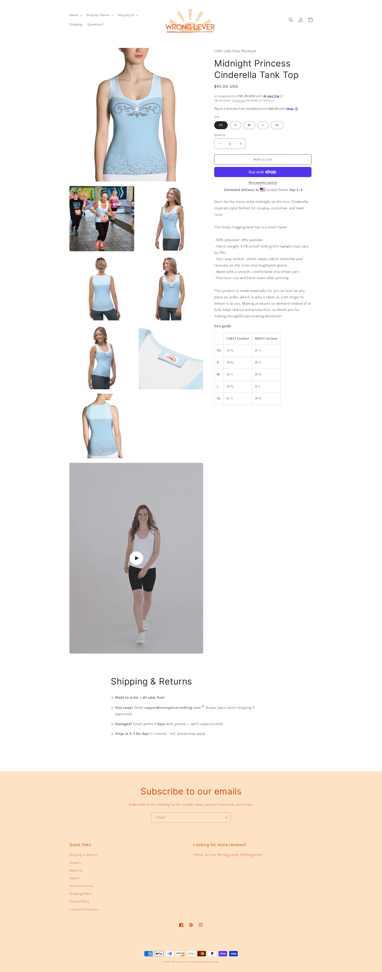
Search (74, 878)
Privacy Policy (79, 901)
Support (75, 863)
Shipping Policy (80, 894)
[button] (75, 15)
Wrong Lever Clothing (184, 962)
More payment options (263, 182)
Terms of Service (81, 886)
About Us (76, 870)
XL (277, 125)
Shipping (238, 100)
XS (221, 125)
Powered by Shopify (208, 962)
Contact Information (84, 909)
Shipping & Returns (83, 855)
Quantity (219, 134)
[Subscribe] (226, 817)
